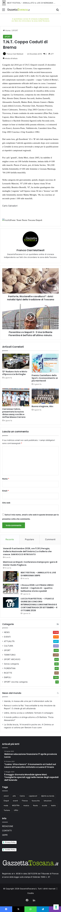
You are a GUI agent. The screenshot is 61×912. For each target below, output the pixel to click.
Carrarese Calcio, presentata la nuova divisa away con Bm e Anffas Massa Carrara (13, 413)
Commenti (50, 539)
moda (6, 805)
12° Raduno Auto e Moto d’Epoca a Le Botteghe (14, 373)
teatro (53, 805)
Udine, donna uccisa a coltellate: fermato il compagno (28, 713)
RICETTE (8, 673)
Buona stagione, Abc (42, 406)
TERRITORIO (9, 655)
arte (14, 796)
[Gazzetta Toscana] (30, 19)
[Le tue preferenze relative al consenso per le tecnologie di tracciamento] (56, 907)
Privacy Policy (10, 842)
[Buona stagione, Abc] (45, 396)
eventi (15, 801)
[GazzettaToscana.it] (18, 9)
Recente (10, 539)
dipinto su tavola (47, 796)
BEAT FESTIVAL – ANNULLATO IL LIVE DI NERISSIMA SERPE (33, 3)
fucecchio (36, 801)
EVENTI (7, 637)
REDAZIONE (7, 826)
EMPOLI (7, 677)
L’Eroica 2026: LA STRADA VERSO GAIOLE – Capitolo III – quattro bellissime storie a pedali (37, 588)
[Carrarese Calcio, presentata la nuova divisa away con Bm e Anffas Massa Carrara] (15, 397)
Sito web (6, 503)
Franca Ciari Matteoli (15, 54)
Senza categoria (11, 664)
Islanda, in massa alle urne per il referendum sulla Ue (28, 701)
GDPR (5, 835)
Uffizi (16, 810)
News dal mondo (11, 693)
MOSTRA (15, 805)
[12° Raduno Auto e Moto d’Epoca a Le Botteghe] (15, 361)
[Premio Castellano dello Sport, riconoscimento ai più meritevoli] (45, 363)
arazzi (6, 796)
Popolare (29, 539)
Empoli (6, 801)
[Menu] (3, 10)
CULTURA (8, 646)
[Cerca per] (57, 10)
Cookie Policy (10, 850)
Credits (30, 893)
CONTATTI (7, 830)
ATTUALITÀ (9, 641)
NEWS (7, 632)
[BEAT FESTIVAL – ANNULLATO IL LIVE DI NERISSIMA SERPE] (11, 576)
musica (26, 805)
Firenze (25, 801)
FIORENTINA (9, 668)
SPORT (15, 30)
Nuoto (35, 805)
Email (5, 491)
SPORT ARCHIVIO (12, 659)
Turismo (7, 810)
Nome (5, 479)
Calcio (22, 796)
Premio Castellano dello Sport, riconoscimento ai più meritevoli (45, 378)
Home (7, 30)
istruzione (47, 801)
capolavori (33, 796)
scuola (44, 805)
